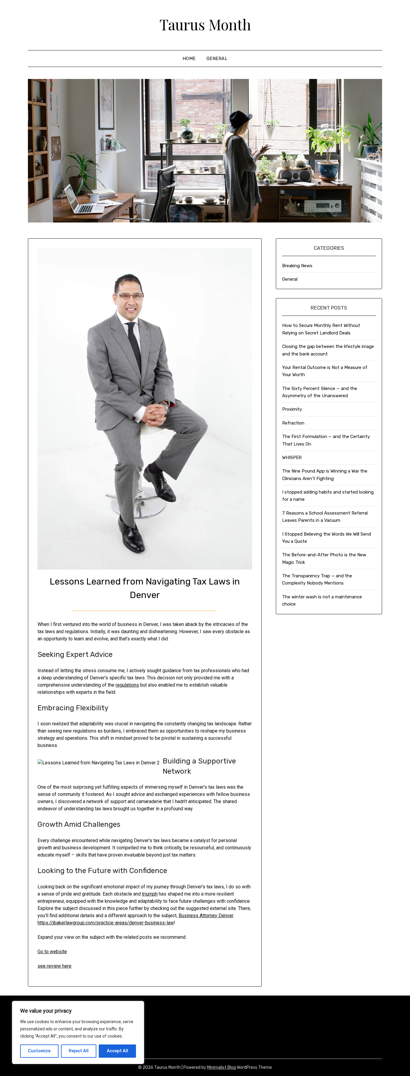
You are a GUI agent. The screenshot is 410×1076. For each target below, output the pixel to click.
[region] (78, 1032)
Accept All (117, 1050)
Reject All (79, 1050)
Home (189, 58)
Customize (39, 1050)
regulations (127, 685)
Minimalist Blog (221, 1067)
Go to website (52, 951)
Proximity (292, 409)
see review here (54, 966)
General (217, 58)
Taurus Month (205, 24)
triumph (150, 894)
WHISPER (292, 457)
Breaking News (297, 265)
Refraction (293, 423)
